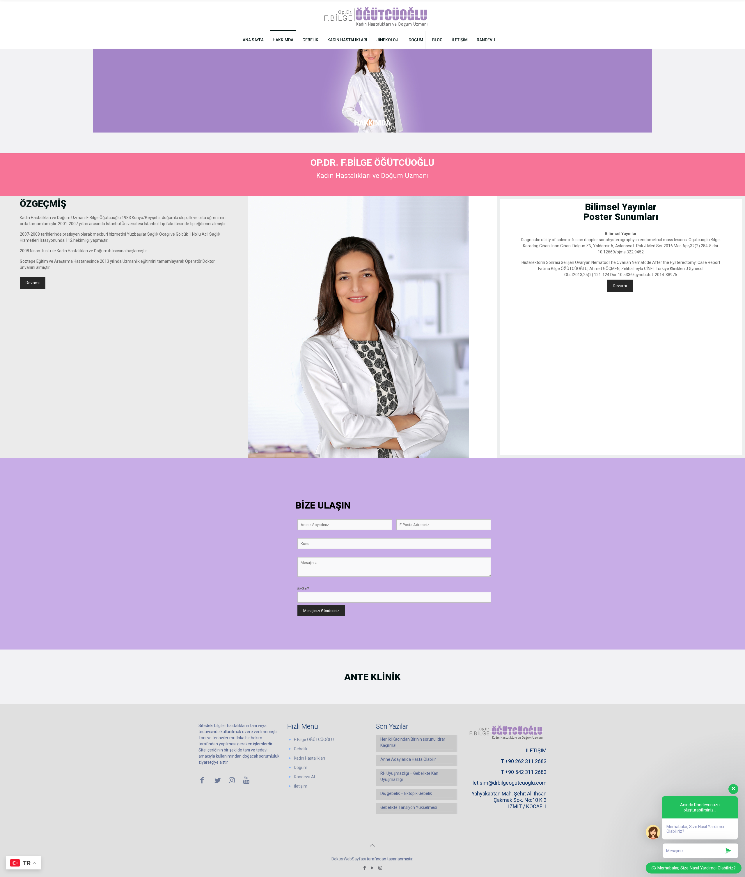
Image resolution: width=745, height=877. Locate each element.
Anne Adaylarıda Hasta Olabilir (408, 759)
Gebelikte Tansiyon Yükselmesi (408, 807)
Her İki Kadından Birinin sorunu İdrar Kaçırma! (412, 742)
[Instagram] (380, 868)
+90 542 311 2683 (526, 772)
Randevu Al (304, 776)
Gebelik (300, 749)
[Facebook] (364, 868)
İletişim (300, 786)
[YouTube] (372, 868)
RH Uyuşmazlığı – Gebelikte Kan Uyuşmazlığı (409, 776)
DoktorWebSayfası (348, 859)
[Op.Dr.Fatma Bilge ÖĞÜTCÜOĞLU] (372, 16)
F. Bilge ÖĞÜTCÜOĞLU (314, 739)
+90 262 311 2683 (526, 761)
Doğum (300, 767)
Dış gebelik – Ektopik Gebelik (406, 793)
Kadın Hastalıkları (309, 758)
